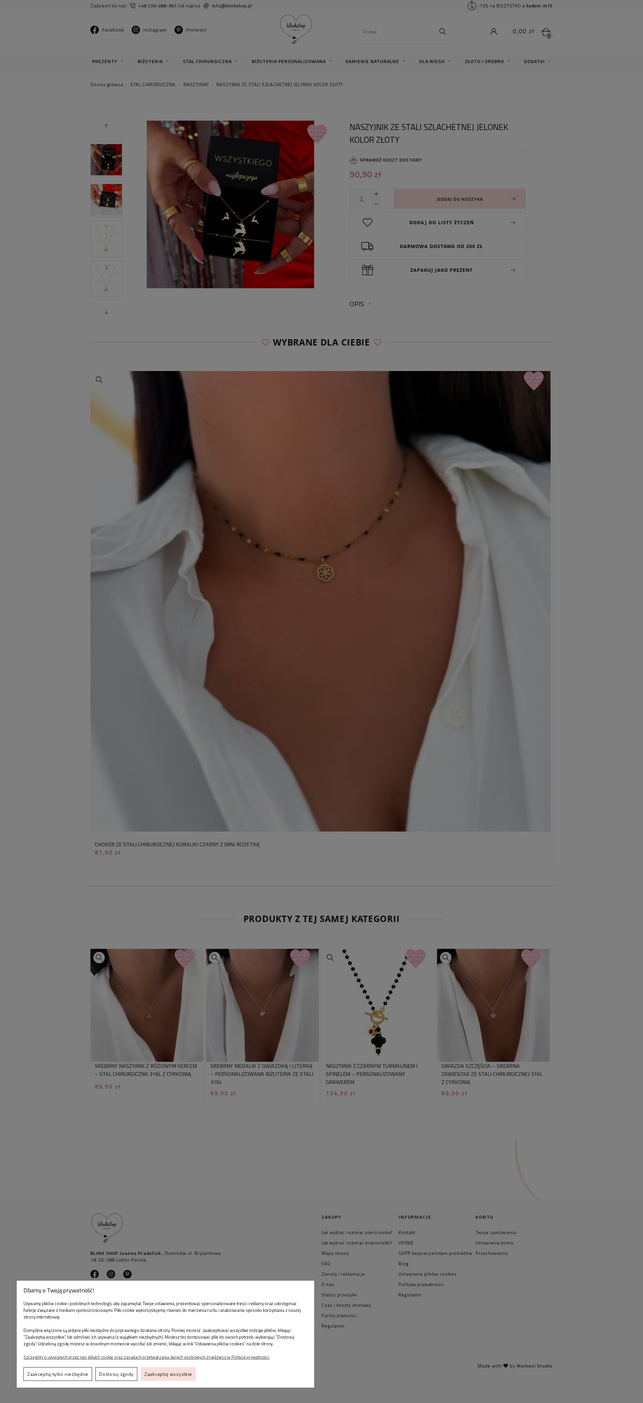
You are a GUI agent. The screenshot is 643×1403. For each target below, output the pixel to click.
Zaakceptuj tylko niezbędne (57, 1374)
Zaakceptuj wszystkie (168, 1374)
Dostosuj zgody (116, 1374)
